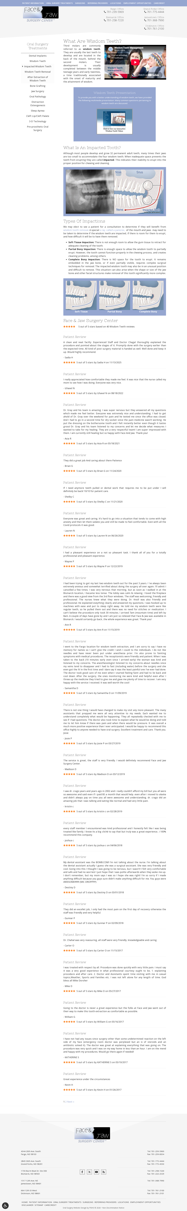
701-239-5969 (115, 12)
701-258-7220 (115, 20)
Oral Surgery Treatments (59, 3)
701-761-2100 (155, 28)
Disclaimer (27, 1205)
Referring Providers (98, 3)
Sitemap (39, 1205)
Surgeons (80, 3)
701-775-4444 (155, 12)
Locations (115, 3)
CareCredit (159, 3)
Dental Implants (38, 55)
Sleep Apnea (37, 110)
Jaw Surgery (37, 91)
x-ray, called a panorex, (113, 230)
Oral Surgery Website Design (74, 1208)
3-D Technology (37, 121)
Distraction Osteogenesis (37, 103)
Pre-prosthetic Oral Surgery (37, 128)
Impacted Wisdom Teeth (37, 66)
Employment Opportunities (137, 3)
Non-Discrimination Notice (113, 1208)
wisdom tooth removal (75, 230)
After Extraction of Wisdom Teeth (37, 79)
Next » (70, 1101)
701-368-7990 (155, 20)
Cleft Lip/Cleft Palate (37, 115)
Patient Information (33, 3)
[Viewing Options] (5, 1205)
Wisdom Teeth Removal (38, 71)
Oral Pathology (38, 96)
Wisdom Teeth (38, 61)
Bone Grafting (37, 85)
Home (25, 1202)
